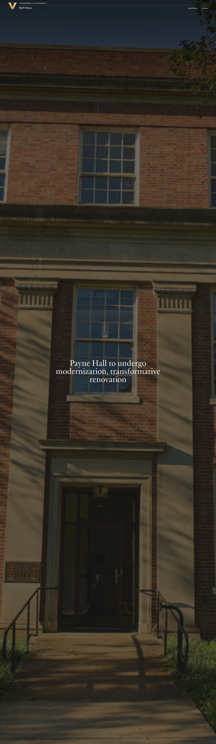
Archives (205, 8)
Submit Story (193, 8)
